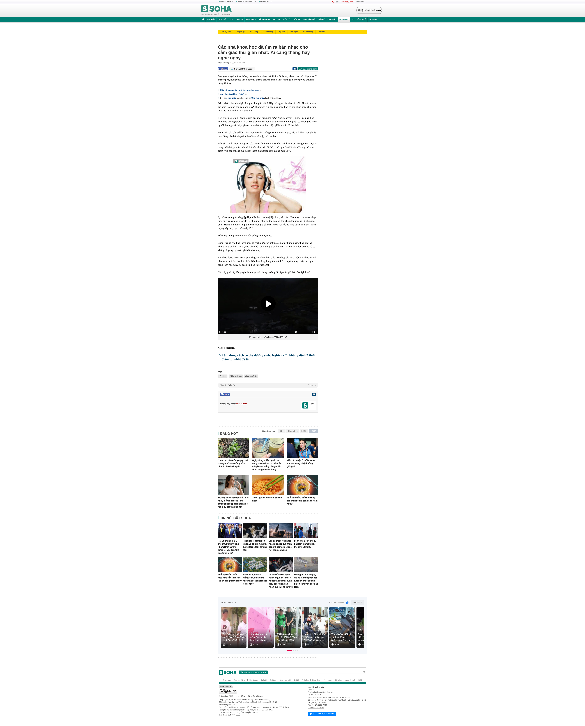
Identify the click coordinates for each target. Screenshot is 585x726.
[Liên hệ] (314, 394)
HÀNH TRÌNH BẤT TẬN (247, 2)
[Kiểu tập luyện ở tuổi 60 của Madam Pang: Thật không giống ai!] (302, 448)
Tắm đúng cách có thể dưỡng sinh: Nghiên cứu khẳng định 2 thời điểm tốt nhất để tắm (268, 357)
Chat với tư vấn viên (323, 714)
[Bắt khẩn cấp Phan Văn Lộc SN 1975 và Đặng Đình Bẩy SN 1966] (288, 627)
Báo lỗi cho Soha (310, 69)
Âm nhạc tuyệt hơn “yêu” (232, 94)
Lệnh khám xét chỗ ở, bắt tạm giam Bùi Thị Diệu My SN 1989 (305, 543)
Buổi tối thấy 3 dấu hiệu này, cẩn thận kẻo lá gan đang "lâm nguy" (302, 500)
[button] (289, 650)
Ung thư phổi (257, 98)
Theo (268, 385)
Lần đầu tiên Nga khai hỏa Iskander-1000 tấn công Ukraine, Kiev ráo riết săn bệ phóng (280, 545)
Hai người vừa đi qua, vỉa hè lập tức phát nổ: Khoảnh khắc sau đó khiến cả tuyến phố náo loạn (306, 580)
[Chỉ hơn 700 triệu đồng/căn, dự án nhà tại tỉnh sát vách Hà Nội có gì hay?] (255, 564)
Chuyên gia (241, 32)
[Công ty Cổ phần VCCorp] (255, 689)
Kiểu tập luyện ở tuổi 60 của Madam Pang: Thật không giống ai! (301, 463)
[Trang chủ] (216, 10)
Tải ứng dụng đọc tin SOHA (254, 672)
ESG (231, 19)
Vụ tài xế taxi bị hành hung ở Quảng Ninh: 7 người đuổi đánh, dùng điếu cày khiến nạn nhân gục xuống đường (281, 580)
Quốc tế (286, 19)
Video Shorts (228, 602)
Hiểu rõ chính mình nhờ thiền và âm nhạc (240, 90)
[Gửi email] (294, 68)
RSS (360, 680)
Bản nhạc (223, 117)
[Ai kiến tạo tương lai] (368, 10)
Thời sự (239, 19)
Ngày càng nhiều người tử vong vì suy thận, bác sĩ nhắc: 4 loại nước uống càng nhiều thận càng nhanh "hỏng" (267, 465)
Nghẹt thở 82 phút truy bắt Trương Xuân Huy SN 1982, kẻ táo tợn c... (314, 637)
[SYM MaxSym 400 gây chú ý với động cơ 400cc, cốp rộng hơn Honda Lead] (342, 627)
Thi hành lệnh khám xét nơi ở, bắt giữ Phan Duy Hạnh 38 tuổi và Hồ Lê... (233, 637)
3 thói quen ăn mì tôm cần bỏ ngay (267, 499)
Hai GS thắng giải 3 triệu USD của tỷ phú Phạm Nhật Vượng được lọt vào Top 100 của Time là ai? (228, 546)
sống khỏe (231, 98)
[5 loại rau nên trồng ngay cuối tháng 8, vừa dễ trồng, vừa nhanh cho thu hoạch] (233, 448)
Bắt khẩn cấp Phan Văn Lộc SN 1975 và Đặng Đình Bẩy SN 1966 (287, 637)
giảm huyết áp (251, 376)
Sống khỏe (344, 19)
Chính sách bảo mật (316, 707)
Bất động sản (264, 19)
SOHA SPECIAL (266, 2)
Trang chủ (227, 680)
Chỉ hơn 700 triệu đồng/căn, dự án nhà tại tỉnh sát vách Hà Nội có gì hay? (255, 579)
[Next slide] (360, 628)
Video (347, 680)
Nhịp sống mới (309, 19)
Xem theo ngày (269, 431)
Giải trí (321, 19)
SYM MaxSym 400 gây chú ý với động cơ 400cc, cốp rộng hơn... (341, 637)
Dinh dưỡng (268, 32)
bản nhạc (222, 376)
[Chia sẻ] (223, 68)
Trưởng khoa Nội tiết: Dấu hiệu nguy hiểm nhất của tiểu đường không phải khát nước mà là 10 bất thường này (233, 502)
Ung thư (281, 32)
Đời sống (373, 19)
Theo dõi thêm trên (336, 602)
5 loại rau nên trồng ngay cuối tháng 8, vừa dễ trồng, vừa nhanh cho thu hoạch (233, 463)
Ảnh (353, 680)
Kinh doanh (251, 19)
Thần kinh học (236, 376)
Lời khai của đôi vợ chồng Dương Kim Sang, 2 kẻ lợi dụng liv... (260, 637)
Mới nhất (211, 19)
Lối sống (254, 32)
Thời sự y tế (225, 32)
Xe (353, 19)
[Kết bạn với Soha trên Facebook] (305, 405)
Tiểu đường (308, 32)
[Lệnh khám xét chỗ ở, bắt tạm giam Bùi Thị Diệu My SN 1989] (306, 530)
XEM (314, 431)
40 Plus (276, 19)
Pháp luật (332, 19)
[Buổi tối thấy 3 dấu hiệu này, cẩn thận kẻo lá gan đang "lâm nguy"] (302, 485)
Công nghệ (361, 19)
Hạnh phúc (222, 19)
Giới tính (322, 32)
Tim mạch (294, 32)
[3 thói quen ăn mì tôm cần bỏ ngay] (268, 485)
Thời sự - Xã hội (240, 680)
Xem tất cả (357, 602)
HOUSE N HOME (226, 2)
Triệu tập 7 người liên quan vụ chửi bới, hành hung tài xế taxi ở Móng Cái (255, 545)
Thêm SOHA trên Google (244, 69)
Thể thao (296, 19)
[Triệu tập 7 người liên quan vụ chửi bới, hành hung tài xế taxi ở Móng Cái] (255, 530)
